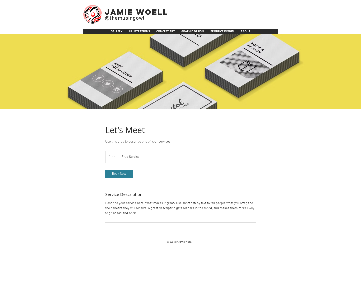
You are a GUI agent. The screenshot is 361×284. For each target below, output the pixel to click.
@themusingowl (125, 18)
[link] (119, 174)
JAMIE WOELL (136, 12)
